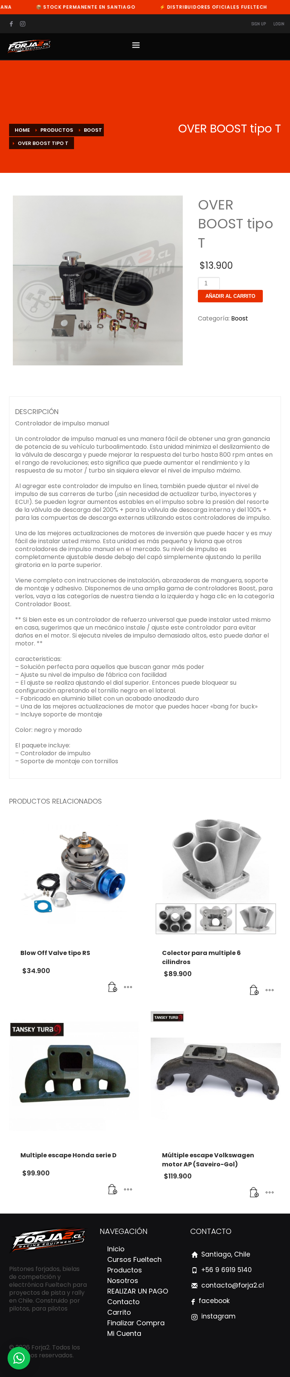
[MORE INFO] (128, 987)
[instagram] (22, 23)
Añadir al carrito (230, 296)
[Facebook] (11, 23)
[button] (112, 987)
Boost (239, 318)
